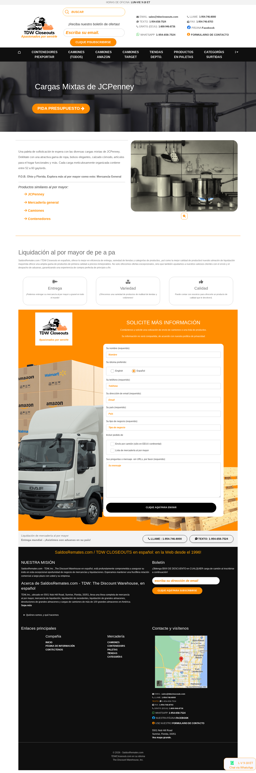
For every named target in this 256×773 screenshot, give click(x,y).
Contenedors (116, 646)
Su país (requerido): (116, 407)
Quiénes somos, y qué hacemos (42, 615)
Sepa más (26, 605)
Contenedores (45, 54)
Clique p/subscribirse (93, 42)
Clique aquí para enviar (161, 507)
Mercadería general (43, 202)
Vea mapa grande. (161, 737)
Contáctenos (54, 649)
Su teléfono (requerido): (118, 380)
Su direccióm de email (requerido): (123, 393)
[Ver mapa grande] (181, 690)
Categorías (214, 54)
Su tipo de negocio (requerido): (122, 421)
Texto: (164, 701)
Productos (183, 54)
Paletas (112, 649)
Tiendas (156, 54)
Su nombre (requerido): (118, 348)
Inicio (49, 642)
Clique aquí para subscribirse (177, 590)
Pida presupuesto (59, 108)
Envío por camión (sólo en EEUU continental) (138, 444)
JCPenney (35, 194)
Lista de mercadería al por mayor (132, 450)
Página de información (60, 646)
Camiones (76, 54)
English (119, 371)
